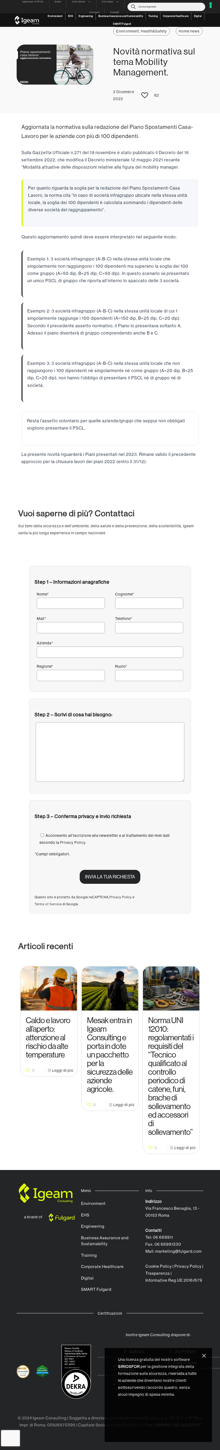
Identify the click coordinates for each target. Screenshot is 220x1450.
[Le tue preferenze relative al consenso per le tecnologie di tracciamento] (211, 5)
